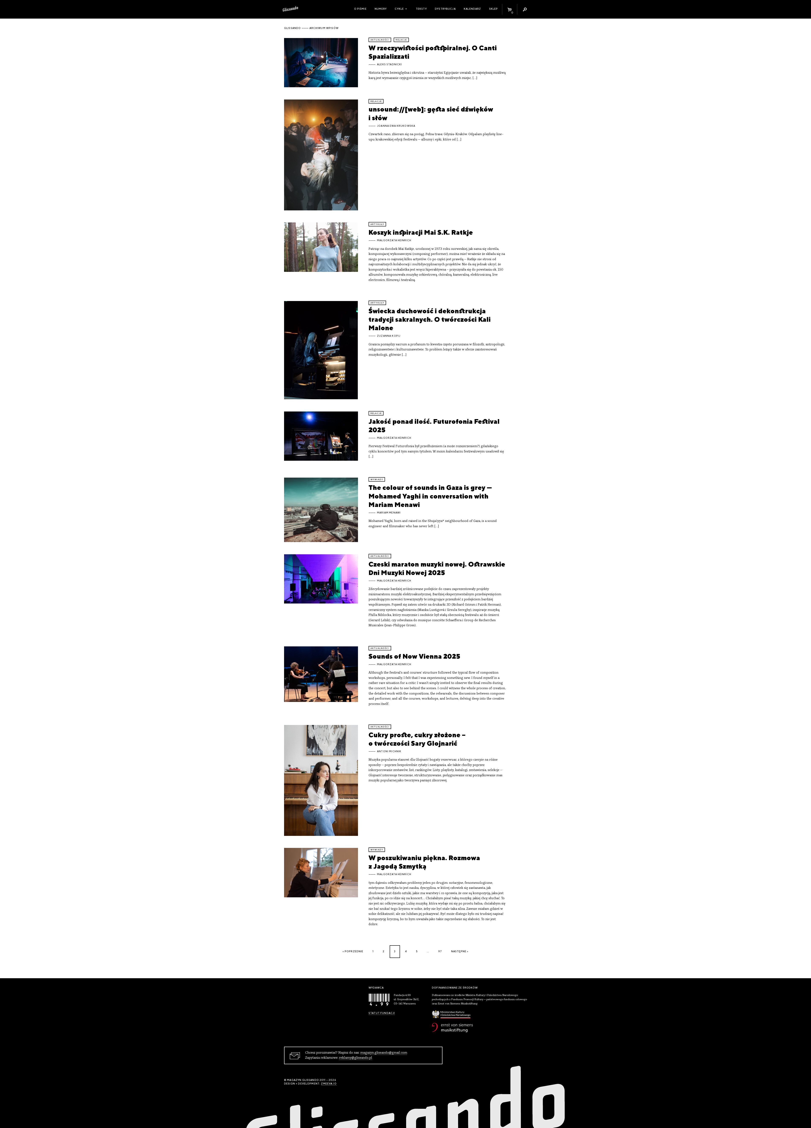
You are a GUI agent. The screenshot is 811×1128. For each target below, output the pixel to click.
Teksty (421, 8)
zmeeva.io (328, 1083)
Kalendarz (472, 8)
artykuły (377, 224)
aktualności (379, 40)
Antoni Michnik (389, 751)
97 (440, 951)
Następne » (460, 951)
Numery (381, 8)
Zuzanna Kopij (388, 335)
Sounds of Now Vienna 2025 (414, 656)
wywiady (376, 479)
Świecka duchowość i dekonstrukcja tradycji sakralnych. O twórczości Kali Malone (430, 319)
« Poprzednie (353, 951)
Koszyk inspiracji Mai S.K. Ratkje (421, 232)
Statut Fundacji (382, 1013)
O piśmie (360, 8)
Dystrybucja (445, 8)
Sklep (493, 8)
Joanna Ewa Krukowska (396, 125)
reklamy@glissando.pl (355, 1058)
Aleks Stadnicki (389, 64)
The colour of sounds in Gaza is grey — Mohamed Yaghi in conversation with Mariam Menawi (430, 496)
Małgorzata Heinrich (394, 240)
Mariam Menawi (389, 512)
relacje (401, 40)
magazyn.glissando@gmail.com (383, 1052)
